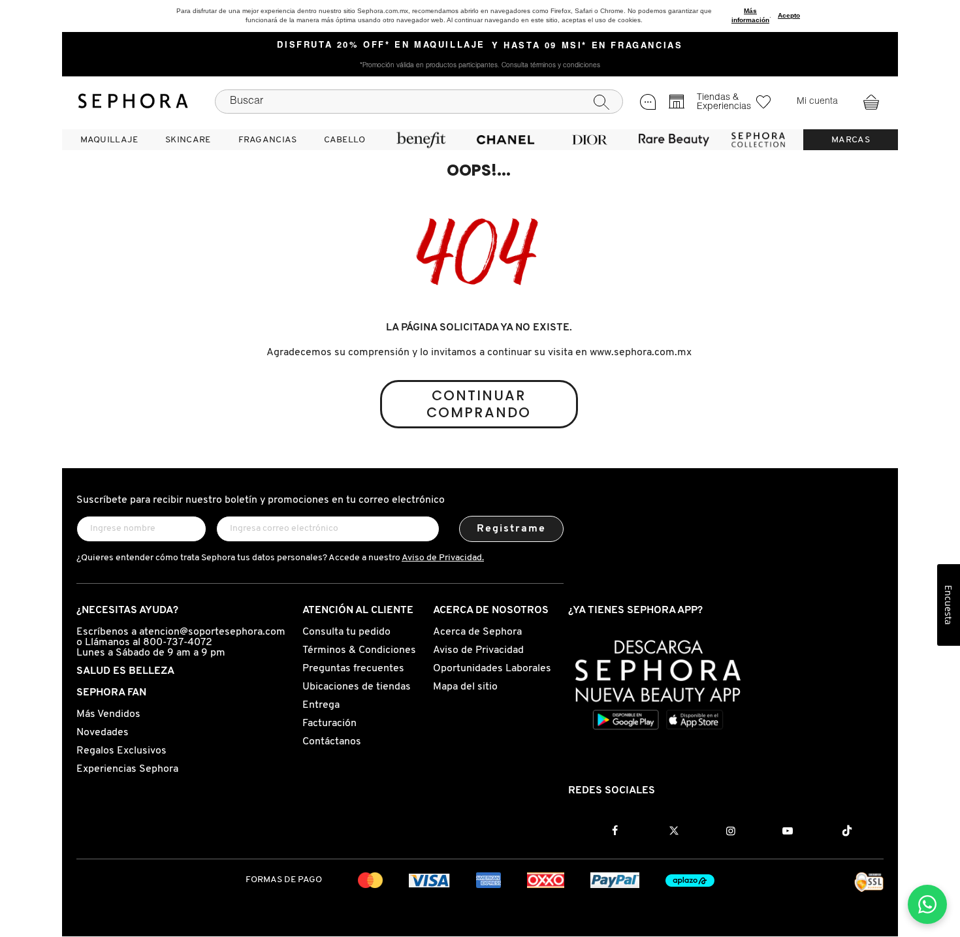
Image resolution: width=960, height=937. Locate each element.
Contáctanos (331, 742)
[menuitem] (109, 139)
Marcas (850, 140)
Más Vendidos (108, 714)
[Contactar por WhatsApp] (927, 904)
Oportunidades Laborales (492, 668)
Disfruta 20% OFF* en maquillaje (381, 46)
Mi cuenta (817, 101)
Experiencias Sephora (127, 769)
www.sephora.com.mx (641, 352)
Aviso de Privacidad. (443, 558)
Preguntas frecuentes (353, 668)
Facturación (329, 723)
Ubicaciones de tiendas (356, 687)
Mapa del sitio (465, 687)
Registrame (512, 529)
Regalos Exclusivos (121, 751)
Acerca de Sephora (477, 632)
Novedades (102, 732)
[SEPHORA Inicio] (133, 101)
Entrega (321, 705)
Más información (750, 15)
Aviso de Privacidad (478, 650)
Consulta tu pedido (346, 632)
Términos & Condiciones (359, 650)
